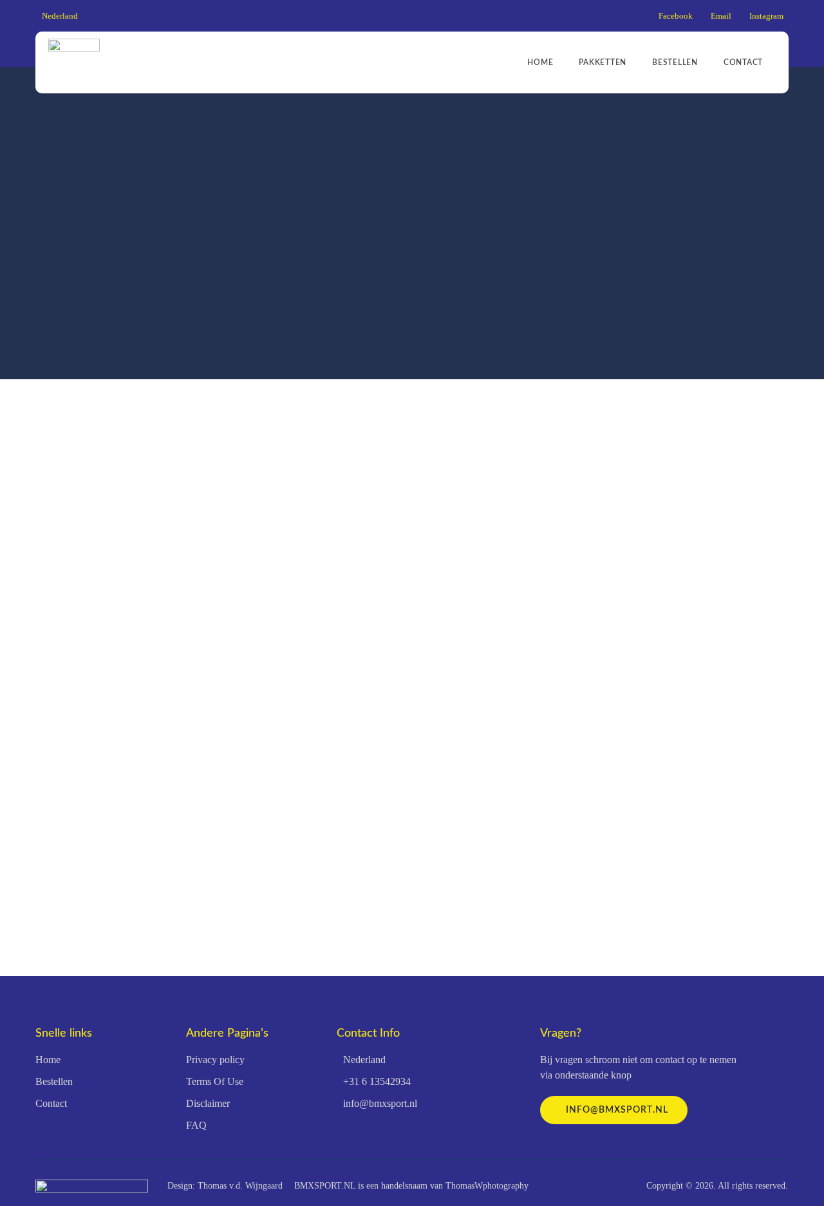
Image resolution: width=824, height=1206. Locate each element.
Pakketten (602, 62)
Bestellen (675, 62)
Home (540, 62)
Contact (743, 62)
